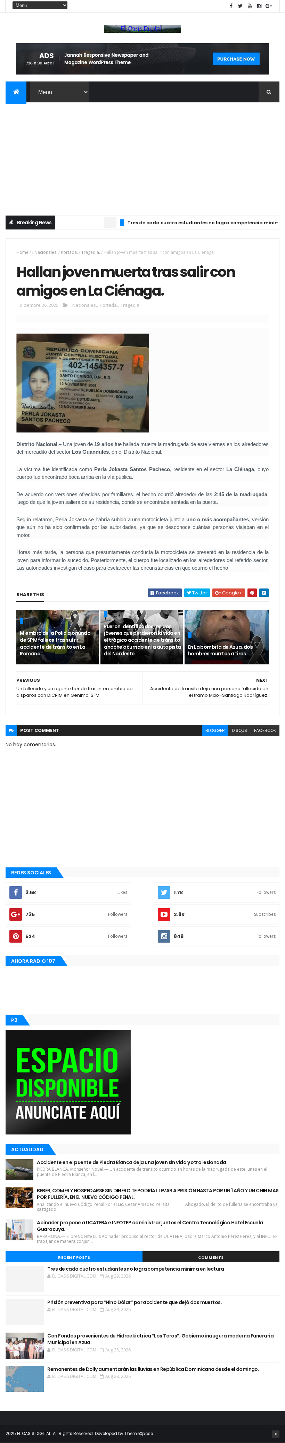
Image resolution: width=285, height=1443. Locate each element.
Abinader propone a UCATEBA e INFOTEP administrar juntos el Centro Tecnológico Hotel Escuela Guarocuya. (150, 1226)
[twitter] (240, 6)
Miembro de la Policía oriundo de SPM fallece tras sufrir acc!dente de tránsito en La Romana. (55, 643)
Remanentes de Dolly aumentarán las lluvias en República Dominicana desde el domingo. (153, 1369)
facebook (265, 730)
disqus (239, 730)
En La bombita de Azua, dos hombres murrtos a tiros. (220, 650)
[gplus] (268, 6)
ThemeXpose (138, 1433)
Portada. (69, 252)
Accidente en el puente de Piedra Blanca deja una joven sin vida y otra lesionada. (132, 1162)
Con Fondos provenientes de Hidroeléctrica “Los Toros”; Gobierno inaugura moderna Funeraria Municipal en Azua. (160, 1339)
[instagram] (259, 6)
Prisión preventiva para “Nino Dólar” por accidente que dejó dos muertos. (134, 1302)
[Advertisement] (142, 154)
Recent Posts (74, 1257)
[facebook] (231, 6)
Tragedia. (90, 252)
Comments (211, 1257)
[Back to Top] (275, 1434)
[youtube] (250, 6)
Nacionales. (45, 252)
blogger (215, 730)
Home (22, 252)
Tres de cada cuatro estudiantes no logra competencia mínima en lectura (135, 1268)
